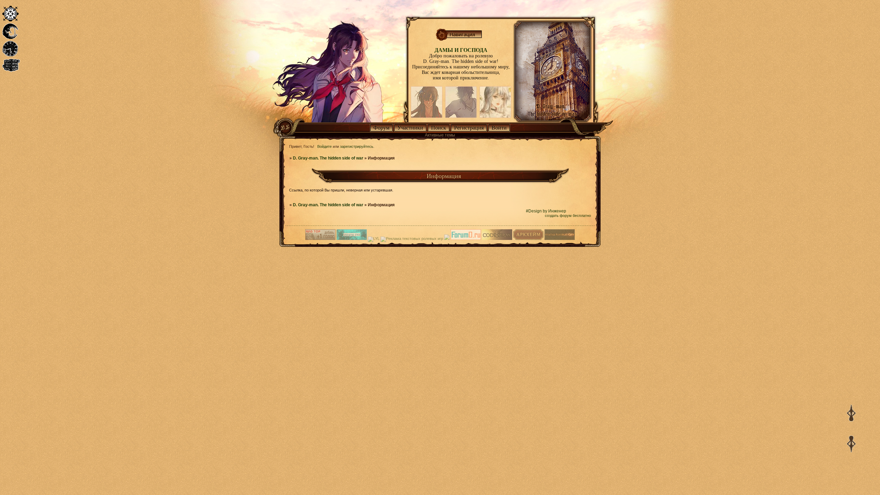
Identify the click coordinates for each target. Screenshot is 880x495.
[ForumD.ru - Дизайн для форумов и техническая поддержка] (466, 238)
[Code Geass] (497, 238)
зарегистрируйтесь (356, 146)
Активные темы (440, 135)
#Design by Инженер (546, 211)
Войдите (324, 146)
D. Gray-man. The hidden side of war (328, 158)
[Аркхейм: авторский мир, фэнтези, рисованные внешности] (528, 238)
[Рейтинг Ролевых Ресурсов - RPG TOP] (320, 238)
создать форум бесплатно (568, 215)
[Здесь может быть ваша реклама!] (352, 238)
